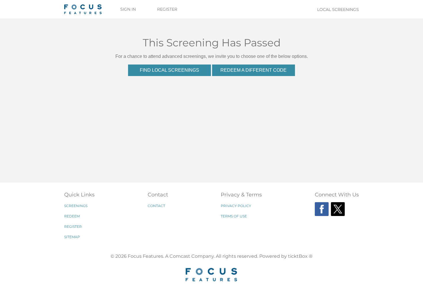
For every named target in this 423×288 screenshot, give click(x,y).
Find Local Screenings (169, 70)
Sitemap (72, 237)
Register (167, 9)
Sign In (128, 9)
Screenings (75, 206)
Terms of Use (234, 216)
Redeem (72, 216)
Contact (156, 206)
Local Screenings (338, 9)
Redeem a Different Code (253, 70)
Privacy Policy (236, 206)
